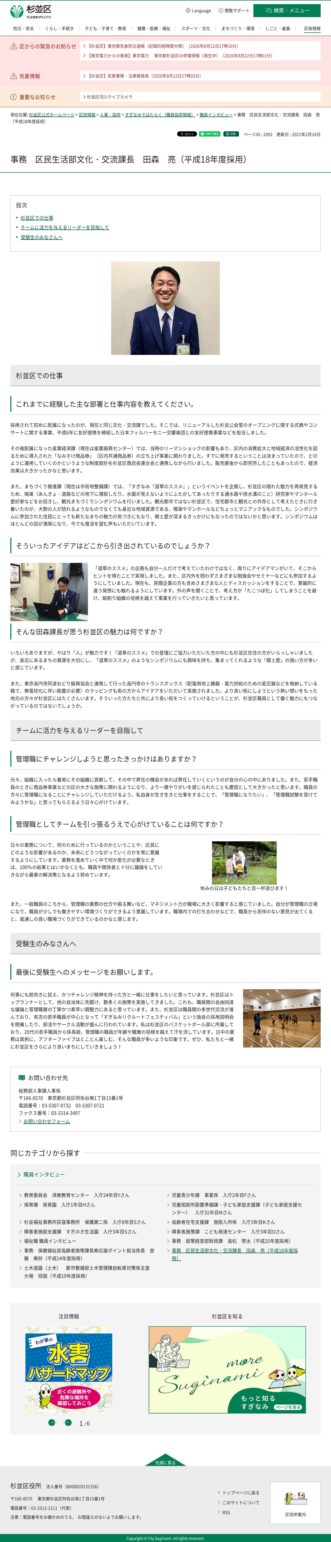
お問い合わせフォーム (47, 1121)
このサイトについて (241, 1502)
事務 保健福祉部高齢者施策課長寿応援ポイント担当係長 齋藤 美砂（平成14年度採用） (89, 1254)
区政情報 (87, 114)
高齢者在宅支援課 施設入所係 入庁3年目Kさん (223, 1221)
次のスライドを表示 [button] (68, 1422)
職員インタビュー (216, 114)
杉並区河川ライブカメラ (109, 97)
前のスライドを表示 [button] (51, 1422)
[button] (198, 10)
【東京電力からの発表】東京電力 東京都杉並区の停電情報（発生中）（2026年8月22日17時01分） (181, 55)
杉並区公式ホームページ (51, 114)
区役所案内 (295, 1514)
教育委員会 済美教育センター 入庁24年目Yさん (77, 1195)
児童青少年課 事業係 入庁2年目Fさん (214, 1195)
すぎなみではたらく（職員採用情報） (160, 114)
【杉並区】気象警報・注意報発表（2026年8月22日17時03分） (145, 76)
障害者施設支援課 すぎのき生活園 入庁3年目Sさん (80, 1231)
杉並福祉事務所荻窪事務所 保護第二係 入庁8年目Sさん (85, 1221)
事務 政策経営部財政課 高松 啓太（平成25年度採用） (232, 1240)
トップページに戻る (241, 1492)
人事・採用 (110, 114)
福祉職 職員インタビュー (50, 1240)
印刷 (233, 134)
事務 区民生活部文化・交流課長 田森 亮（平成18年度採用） (235, 1254)
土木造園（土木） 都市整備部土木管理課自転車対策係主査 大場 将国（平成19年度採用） (89, 1271)
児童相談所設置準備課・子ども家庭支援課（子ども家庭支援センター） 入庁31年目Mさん (237, 1208)
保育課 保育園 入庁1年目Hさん (59, 1204)
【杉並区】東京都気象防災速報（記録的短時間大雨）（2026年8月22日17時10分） (164, 46)
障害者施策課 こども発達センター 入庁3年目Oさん (228, 1231)
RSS (226, 1512)
